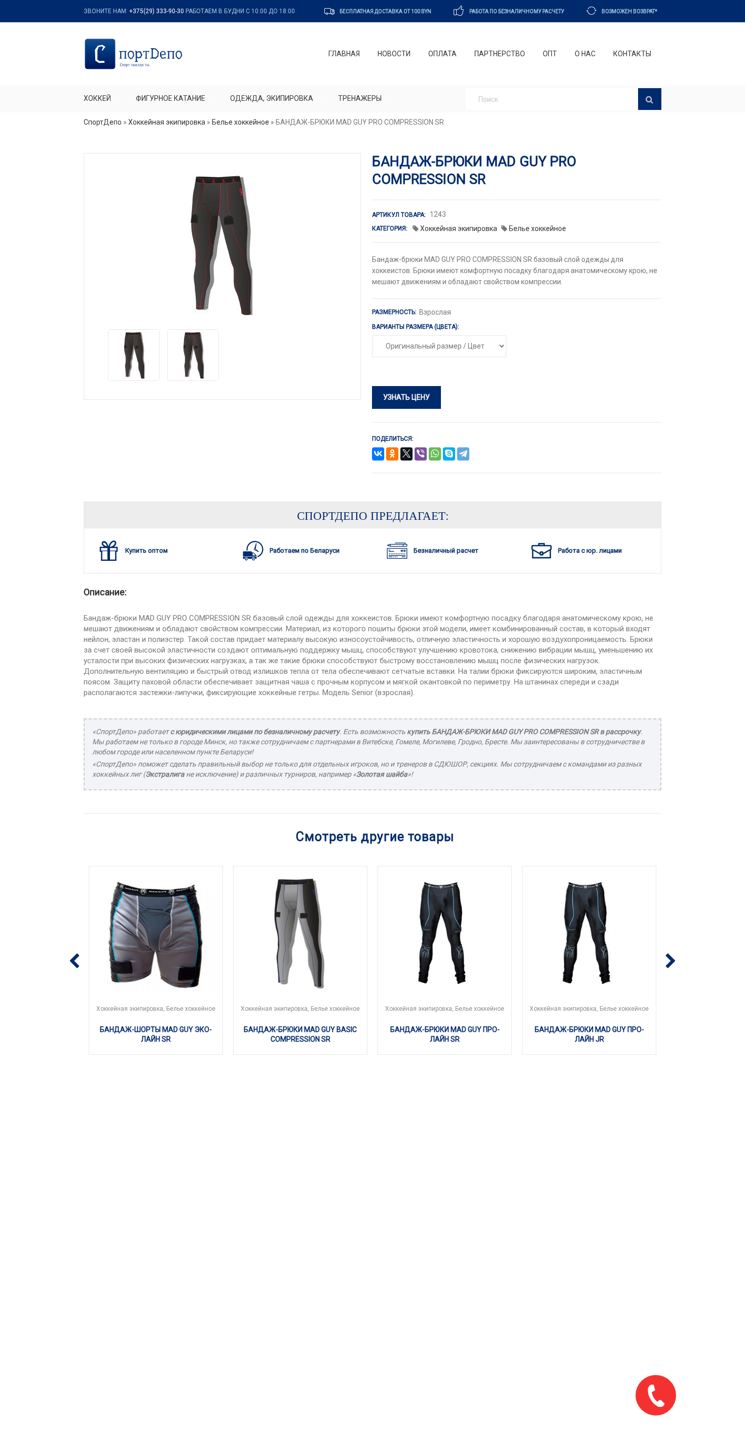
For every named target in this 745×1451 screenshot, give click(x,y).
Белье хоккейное (240, 122)
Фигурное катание (170, 98)
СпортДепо (103, 122)
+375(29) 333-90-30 (156, 11)
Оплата (442, 54)
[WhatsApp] (435, 454)
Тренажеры (360, 98)
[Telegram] (463, 454)
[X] (406, 454)
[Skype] (449, 454)
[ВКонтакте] (378, 454)
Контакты (632, 54)
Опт (550, 54)
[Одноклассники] (392, 454)
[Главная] (136, 53)
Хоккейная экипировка (166, 122)
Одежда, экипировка (271, 98)
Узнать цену (406, 397)
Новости (394, 54)
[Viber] (421, 454)
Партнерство (499, 54)
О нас (585, 54)
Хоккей (97, 98)
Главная (344, 54)
